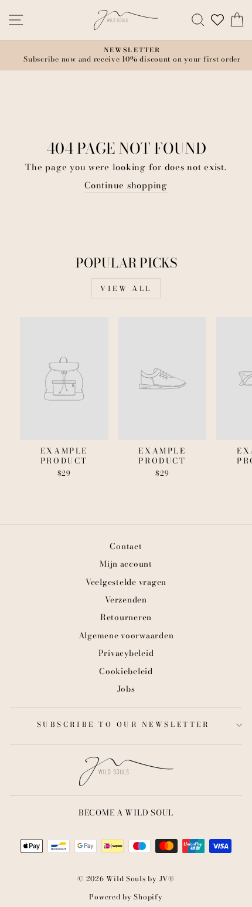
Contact (126, 546)
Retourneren (126, 617)
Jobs (126, 689)
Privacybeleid (126, 653)
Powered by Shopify (125, 896)
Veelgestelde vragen (126, 582)
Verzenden (126, 599)
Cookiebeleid (126, 671)
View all (126, 288)
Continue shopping (126, 186)
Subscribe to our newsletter (123, 724)
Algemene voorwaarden (126, 635)
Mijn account (126, 564)
